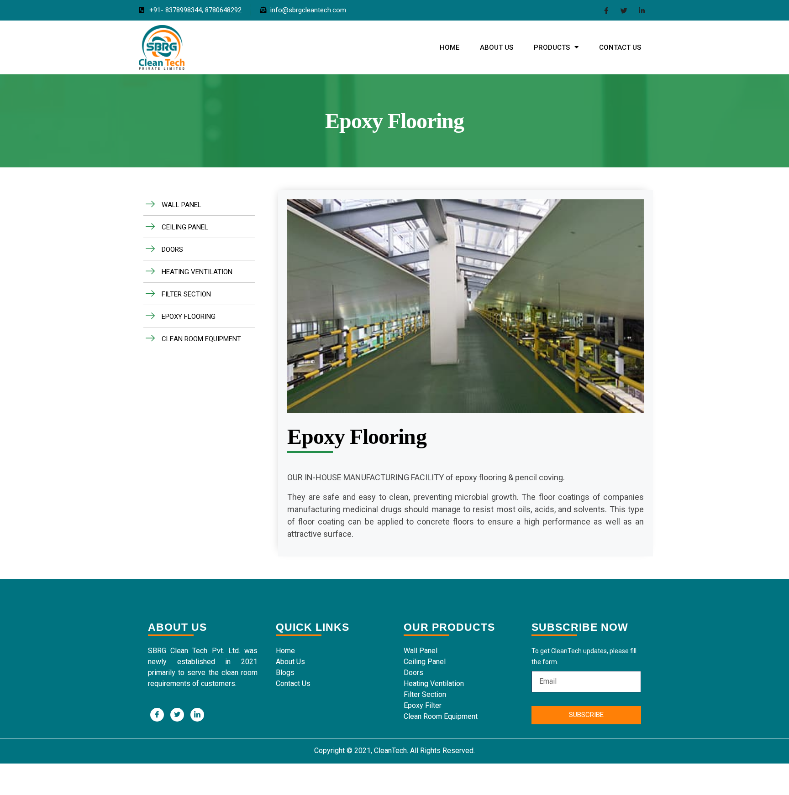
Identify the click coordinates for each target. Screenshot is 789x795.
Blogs (285, 672)
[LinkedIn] (641, 10)
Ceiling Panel (425, 661)
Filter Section (425, 694)
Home (449, 47)
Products (552, 47)
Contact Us (620, 47)
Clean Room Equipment (441, 716)
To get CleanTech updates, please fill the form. (583, 656)
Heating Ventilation (434, 683)
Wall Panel (420, 650)
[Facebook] (606, 10)
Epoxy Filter (423, 705)
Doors (413, 672)
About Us (496, 47)
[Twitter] (624, 10)
